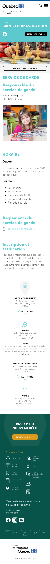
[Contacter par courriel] (25, 314)
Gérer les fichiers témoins (24, 533)
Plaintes (38, 533)
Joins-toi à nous (23, 437)
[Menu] (45, 6)
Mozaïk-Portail (34, 34)
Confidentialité (9, 533)
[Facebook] (5, 34)
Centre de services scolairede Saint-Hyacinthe (13, 12)
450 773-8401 (12, 513)
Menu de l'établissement (24, 68)
